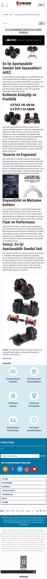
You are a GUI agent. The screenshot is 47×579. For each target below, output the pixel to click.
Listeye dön (7, 363)
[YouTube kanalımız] (34, 468)
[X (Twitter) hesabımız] (19, 468)
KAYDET (43, 456)
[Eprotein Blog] (5, 468)
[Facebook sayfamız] (12, 468)
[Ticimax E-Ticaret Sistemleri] (23, 577)
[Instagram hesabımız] (26, 468)
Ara (41, 23)
